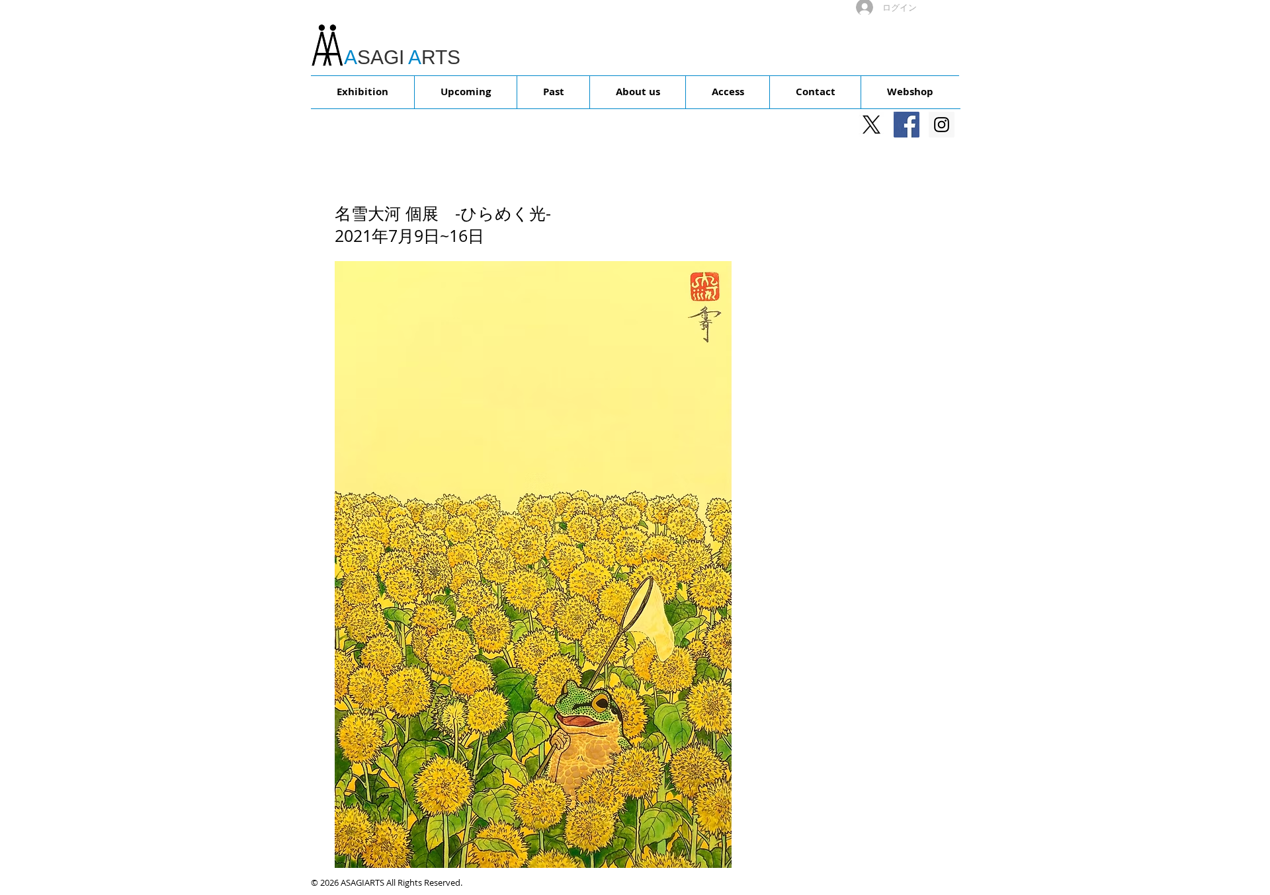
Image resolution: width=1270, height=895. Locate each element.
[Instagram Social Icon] (941, 124)
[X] (871, 124)
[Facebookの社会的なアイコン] (906, 124)
